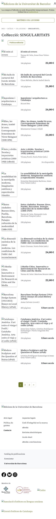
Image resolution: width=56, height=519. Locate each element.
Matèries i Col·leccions (28, 20)
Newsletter (9, 458)
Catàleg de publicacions (14, 454)
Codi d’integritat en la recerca (35, 422)
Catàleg (10, 29)
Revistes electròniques (32, 432)
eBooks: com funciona (31, 442)
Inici (3, 29)
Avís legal (8, 418)
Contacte (7, 430)
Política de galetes (8, 424)
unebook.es (33, 12)
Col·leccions (21, 29)
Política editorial (16, 43)
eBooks (25, 427)
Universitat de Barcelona (15, 463)
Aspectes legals (29, 418)
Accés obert (27, 437)
